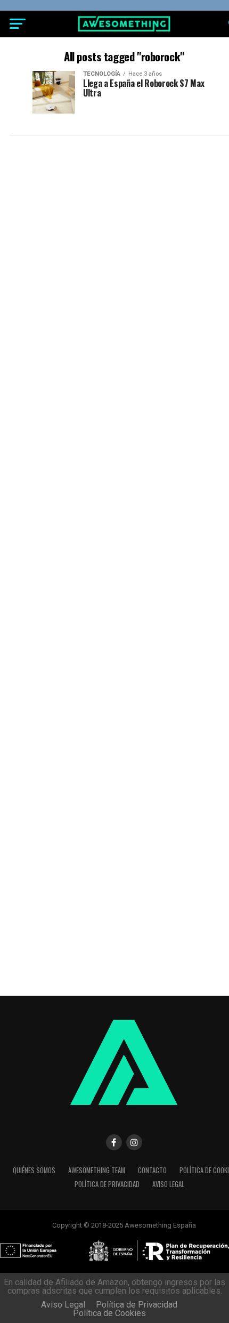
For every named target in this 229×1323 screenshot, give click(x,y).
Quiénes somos (34, 1170)
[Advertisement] (114, 260)
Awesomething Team (96, 1170)
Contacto (152, 1170)
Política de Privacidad (107, 1184)
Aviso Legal (168, 1184)
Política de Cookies (109, 1313)
